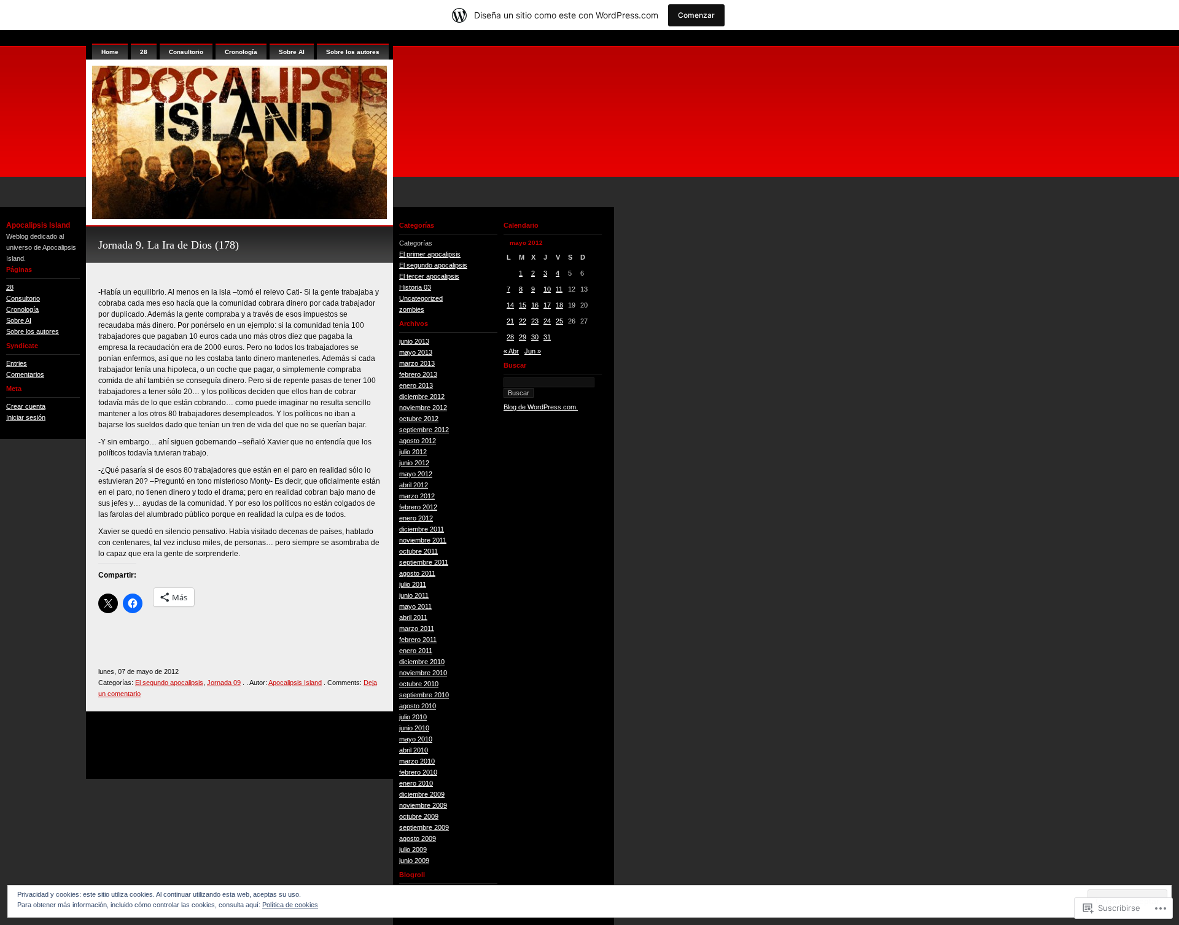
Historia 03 (415, 287)
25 (559, 321)
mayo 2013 (415, 352)
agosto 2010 (417, 706)
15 (522, 305)
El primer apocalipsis (430, 254)
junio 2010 (414, 728)
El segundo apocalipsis (169, 682)
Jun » (532, 351)
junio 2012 (414, 462)
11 (559, 289)
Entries (16, 363)
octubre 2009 (418, 816)
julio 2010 (413, 717)
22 (522, 321)
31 (547, 337)
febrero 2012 (418, 507)
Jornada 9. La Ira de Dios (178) (168, 245)
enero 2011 (415, 650)
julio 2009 (413, 849)
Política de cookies (290, 904)
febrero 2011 (418, 639)
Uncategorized (421, 298)
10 (547, 289)
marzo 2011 (416, 628)
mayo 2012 (415, 474)
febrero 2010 (418, 772)
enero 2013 (416, 385)
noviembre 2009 (423, 805)
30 (535, 337)
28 (10, 287)
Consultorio (23, 298)
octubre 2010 (418, 683)
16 (535, 305)
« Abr (511, 351)
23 (535, 321)
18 (559, 305)
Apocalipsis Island (38, 225)
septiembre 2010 (424, 695)
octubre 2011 (418, 551)
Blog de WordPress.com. (541, 407)
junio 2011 (414, 595)
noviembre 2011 (422, 540)
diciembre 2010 (422, 661)
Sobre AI (18, 320)
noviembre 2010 (423, 672)
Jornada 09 (224, 682)
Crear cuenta (25, 406)
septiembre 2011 (423, 562)
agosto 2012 (417, 440)
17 (547, 305)
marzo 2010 (417, 761)
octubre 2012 (418, 418)
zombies (411, 309)
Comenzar (696, 15)
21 (510, 321)
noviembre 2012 (423, 407)
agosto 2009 (417, 838)
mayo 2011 (415, 606)
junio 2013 (414, 341)
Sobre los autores (32, 331)
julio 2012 (413, 451)
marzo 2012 (417, 496)
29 (522, 337)
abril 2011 (413, 617)
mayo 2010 (415, 739)
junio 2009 (414, 860)
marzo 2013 (417, 363)
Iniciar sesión (25, 417)
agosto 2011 (417, 573)
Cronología (22, 309)
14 (510, 305)
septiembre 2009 (424, 827)
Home (110, 51)
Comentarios (25, 374)
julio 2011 (412, 584)
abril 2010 (413, 750)
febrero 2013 (418, 374)
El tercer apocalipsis (429, 276)
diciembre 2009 (422, 794)
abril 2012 (413, 485)
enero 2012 (416, 518)
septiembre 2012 (424, 429)
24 (547, 321)
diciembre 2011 (421, 529)
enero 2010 (416, 783)
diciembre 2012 (422, 396)
